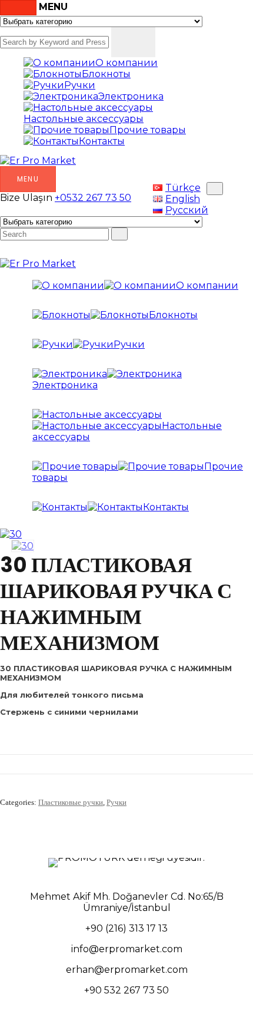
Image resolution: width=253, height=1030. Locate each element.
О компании (126, 62)
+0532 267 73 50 (93, 197)
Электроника (131, 96)
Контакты (102, 141)
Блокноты (106, 74)
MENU (28, 179)
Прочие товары (147, 130)
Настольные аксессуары (84, 118)
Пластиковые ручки (70, 802)
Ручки (79, 85)
